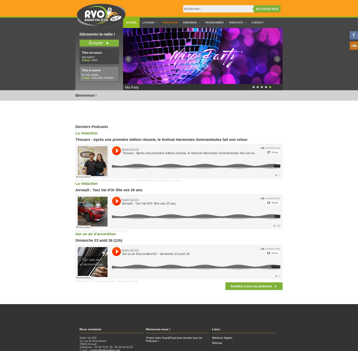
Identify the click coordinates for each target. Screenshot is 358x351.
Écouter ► (99, 43)
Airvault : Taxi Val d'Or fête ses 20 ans (109, 231)
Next (277, 59)
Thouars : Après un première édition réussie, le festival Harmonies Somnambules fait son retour (136, 180)
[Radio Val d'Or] (101, 25)
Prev (128, 59)
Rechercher (267, 9)
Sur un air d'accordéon (95, 234)
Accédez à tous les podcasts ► (254, 286)
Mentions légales (222, 337)
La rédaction (86, 133)
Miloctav (217, 343)
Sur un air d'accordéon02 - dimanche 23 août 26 (114, 281)
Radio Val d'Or (82, 180)
